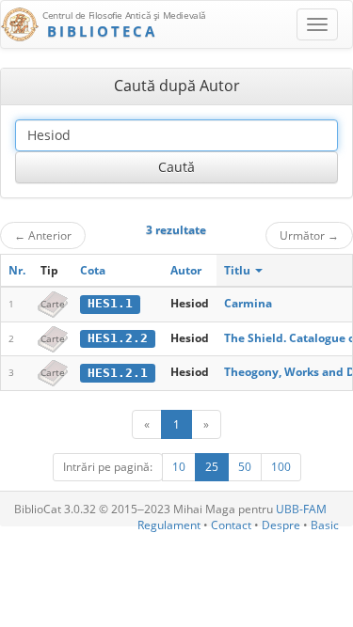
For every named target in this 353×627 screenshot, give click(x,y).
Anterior (43, 235)
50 (244, 467)
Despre (281, 525)
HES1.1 (110, 303)
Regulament (169, 525)
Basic (325, 525)
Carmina (248, 303)
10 (178, 467)
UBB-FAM (301, 509)
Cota (92, 270)
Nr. (16, 270)
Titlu (238, 270)
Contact (231, 525)
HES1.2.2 (118, 338)
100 (281, 467)
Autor (185, 270)
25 (211, 467)
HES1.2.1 (118, 373)
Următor (309, 235)
